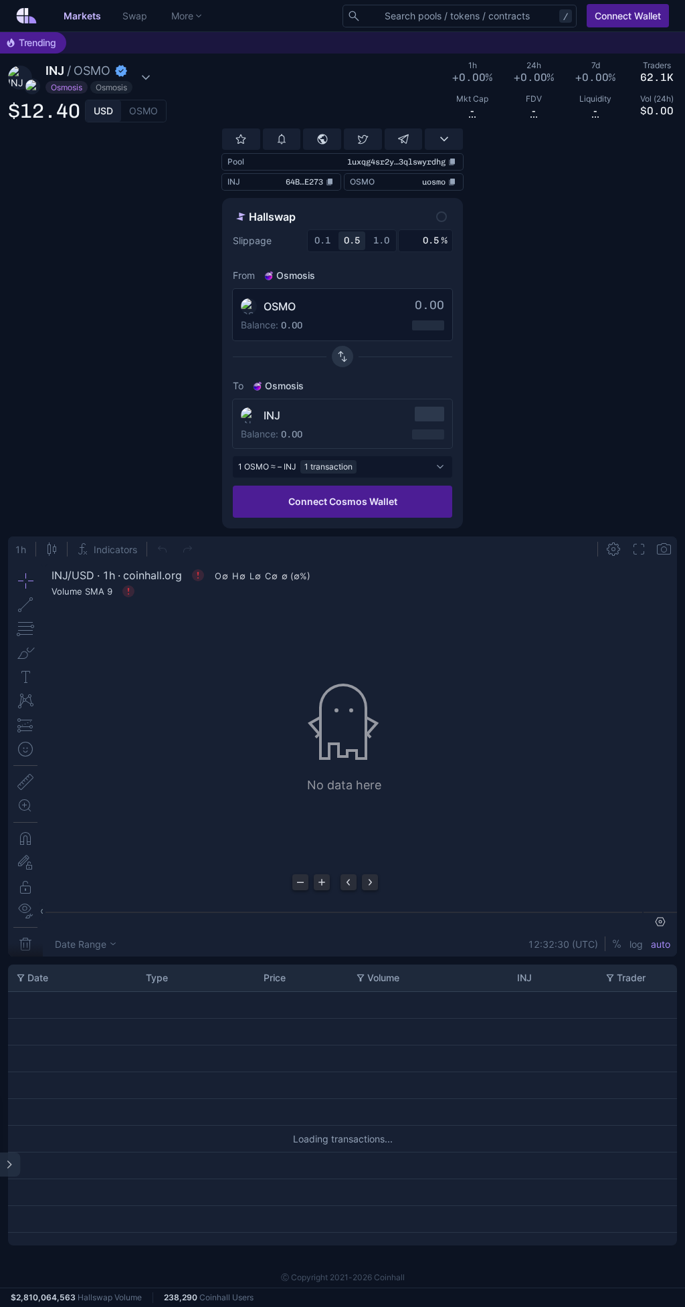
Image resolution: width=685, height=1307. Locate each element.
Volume (383, 977)
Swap (134, 15)
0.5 (352, 240)
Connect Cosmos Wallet (342, 501)
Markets (82, 15)
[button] (89, 78)
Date (37, 977)
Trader (631, 977)
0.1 (322, 240)
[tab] (103, 111)
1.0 (381, 240)
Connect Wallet (628, 15)
